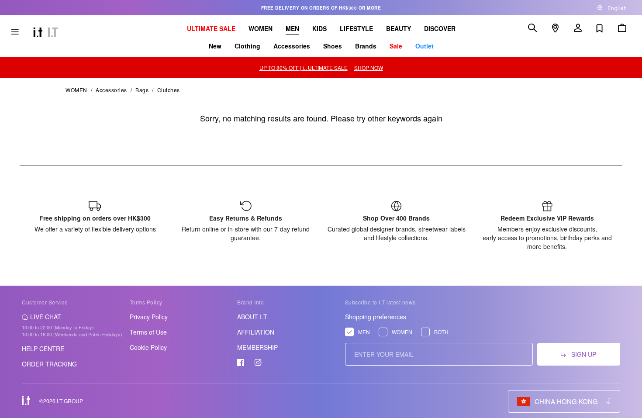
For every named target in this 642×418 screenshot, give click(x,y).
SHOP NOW (368, 67)
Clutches (168, 89)
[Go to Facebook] (240, 362)
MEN (292, 28)
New (215, 45)
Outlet (424, 45)
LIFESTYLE (356, 28)
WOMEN (261, 28)
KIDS (319, 28)
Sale (396, 45)
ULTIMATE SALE (211, 28)
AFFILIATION (255, 332)
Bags (141, 89)
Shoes (332, 45)
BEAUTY (398, 28)
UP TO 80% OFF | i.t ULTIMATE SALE (303, 67)
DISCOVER (440, 28)
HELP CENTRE (43, 348)
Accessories (291, 45)
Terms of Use (148, 332)
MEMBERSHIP (257, 347)
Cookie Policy (148, 347)
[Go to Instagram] (258, 362)
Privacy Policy (149, 316)
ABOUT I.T (252, 316)
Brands (365, 45)
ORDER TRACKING (49, 363)
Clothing (247, 45)
